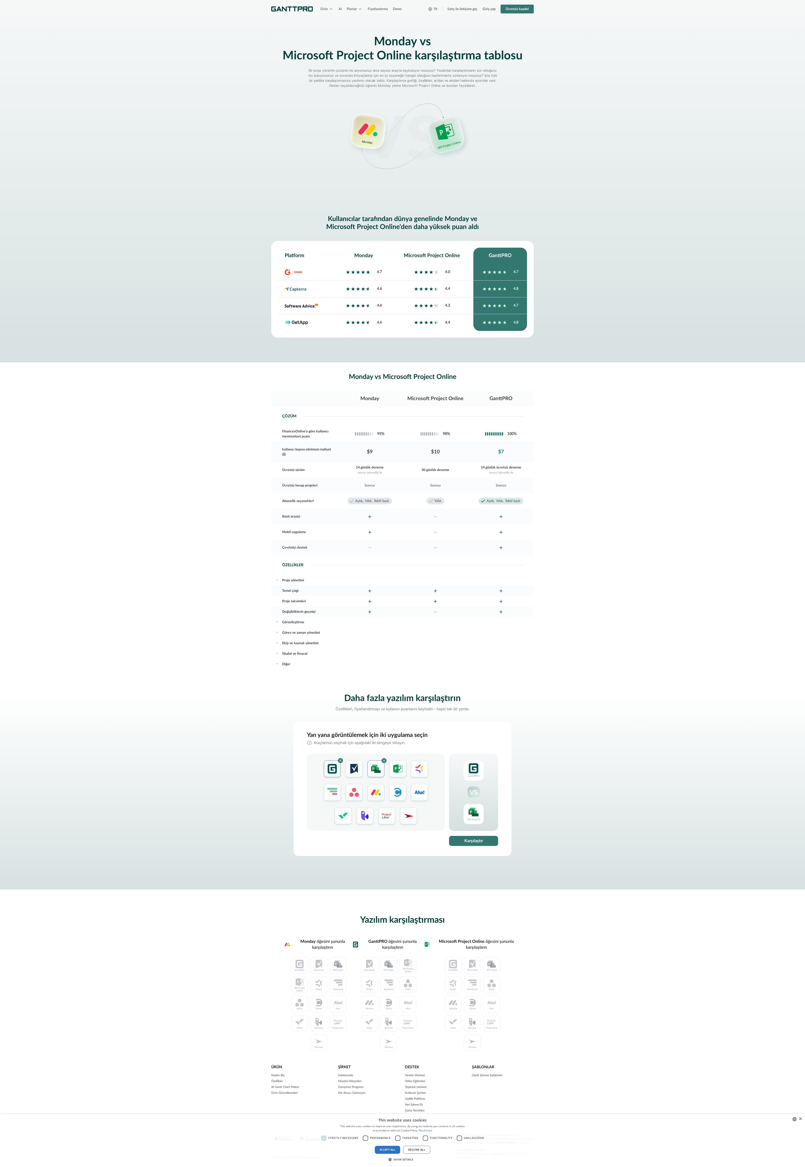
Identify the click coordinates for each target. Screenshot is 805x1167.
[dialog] (402, 1140)
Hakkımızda (345, 1075)
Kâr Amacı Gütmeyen (352, 1093)
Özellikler (277, 1081)
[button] (402, 1159)
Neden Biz (277, 1075)
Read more (425, 1130)
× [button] (800, 1118)
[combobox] (794, 1119)
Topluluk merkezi (415, 1087)
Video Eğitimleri (415, 1081)
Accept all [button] (387, 1149)
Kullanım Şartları (415, 1093)
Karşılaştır (473, 841)
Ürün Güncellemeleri (284, 1093)
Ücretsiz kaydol (517, 9)
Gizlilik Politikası (415, 1098)
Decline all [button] (416, 1149)
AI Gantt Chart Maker (285, 1087)
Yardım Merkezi (415, 1075)
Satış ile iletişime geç (462, 9)
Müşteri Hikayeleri (349, 1081)
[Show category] (277, 579)
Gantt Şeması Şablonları (487, 1075)
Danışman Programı (351, 1087)
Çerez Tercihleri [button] (414, 1110)
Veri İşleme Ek (414, 1104)
